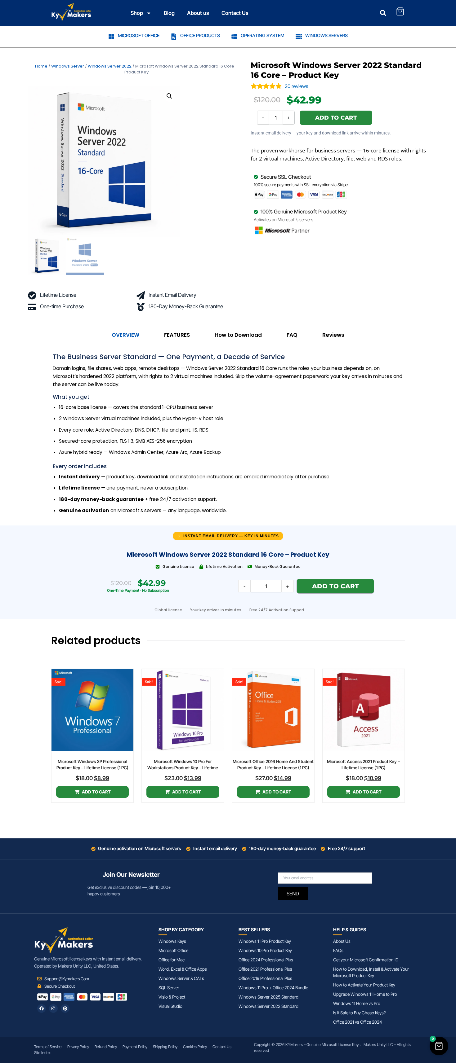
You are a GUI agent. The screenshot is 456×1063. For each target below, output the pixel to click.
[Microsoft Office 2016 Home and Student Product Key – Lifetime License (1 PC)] (273, 710)
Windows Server (67, 66)
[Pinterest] (65, 1008)
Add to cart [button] (96, 791)
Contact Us (234, 13)
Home (41, 66)
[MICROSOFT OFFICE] (111, 36)
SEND (293, 893)
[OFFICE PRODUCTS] (174, 36)
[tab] (125, 335)
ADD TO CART (336, 117)
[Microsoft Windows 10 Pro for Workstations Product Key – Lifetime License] (183, 710)
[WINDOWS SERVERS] (299, 36)
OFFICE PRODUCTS (200, 35)
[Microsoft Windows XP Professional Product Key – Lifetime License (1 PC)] (92, 710)
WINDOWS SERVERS (326, 35)
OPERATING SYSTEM (262, 35)
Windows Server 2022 (110, 66)
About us (198, 13)
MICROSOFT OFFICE (138, 35)
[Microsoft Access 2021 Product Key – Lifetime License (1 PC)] (364, 710)
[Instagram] (53, 1008)
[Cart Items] (400, 11)
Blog (169, 13)
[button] (169, 96)
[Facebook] (41, 1008)
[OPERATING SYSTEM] (234, 36)
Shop (137, 13)
